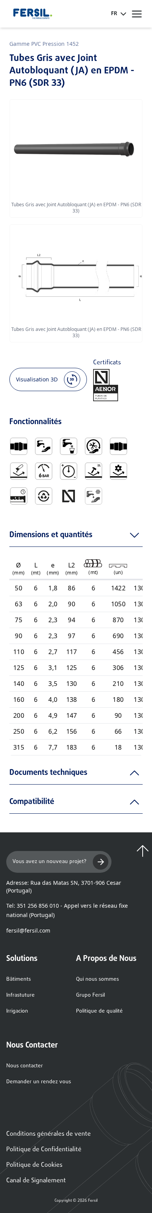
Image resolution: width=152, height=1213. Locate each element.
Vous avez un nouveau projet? (49, 862)
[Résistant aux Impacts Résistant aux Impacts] (93, 471)
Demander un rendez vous (38, 1082)
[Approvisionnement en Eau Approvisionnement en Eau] (43, 446)
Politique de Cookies (34, 1165)
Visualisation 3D (37, 379)
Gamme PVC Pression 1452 (44, 43)
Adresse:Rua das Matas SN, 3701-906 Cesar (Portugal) (63, 886)
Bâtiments (18, 979)
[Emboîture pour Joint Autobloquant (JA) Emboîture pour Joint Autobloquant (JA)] (18, 446)
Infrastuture (20, 995)
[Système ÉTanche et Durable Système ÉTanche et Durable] (18, 496)
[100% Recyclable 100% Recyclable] (43, 496)
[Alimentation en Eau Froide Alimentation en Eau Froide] (93, 496)
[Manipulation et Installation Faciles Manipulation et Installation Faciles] (93, 446)
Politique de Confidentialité (43, 1149)
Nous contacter (24, 1066)
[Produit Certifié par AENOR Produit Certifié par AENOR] (68, 496)
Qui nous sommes (97, 979)
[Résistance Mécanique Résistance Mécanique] (118, 471)
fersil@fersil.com (28, 930)
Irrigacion (17, 1011)
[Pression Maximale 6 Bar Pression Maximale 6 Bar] (43, 471)
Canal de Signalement (36, 1180)
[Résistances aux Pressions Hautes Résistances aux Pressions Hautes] (68, 471)
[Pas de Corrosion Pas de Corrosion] (18, 471)
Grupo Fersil (90, 995)
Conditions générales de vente (48, 1134)
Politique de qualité (99, 1011)
